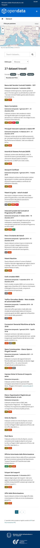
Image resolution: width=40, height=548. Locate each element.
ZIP (6, 204)
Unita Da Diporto (11, 418)
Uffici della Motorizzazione (14, 493)
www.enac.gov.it (28, 386)
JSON (10, 100)
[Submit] (32, 54)
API (31, 520)
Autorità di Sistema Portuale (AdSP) (17, 151)
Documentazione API (10, 522)
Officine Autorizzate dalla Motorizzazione (19, 454)
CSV (6, 100)
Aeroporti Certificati (12, 169)
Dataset (9, 18)
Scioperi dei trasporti (12, 472)
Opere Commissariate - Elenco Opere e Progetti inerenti (18, 350)
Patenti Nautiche (11, 258)
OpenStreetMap (10, 47)
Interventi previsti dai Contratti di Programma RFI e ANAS (17, 212)
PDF (14, 122)
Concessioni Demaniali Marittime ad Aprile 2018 (20, 325)
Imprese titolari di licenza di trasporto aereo (18, 375)
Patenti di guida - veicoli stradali (16, 192)
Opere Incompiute (11, 106)
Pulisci (36, 24)
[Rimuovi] (14, 74)
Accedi (35, 2)
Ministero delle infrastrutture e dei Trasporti (12, 3)
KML (14, 368)
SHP (6, 293)
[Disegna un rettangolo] (37, 28)
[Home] (2, 18)
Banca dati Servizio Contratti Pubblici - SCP (20, 85)
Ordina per (8, 62)
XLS (17, 122)
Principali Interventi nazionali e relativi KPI (20, 128)
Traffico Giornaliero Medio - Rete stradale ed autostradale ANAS (19, 300)
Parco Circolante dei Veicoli (14, 235)
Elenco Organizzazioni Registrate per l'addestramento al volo (18, 396)
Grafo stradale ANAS (12, 276)
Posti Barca (9, 436)
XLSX (6, 466)
